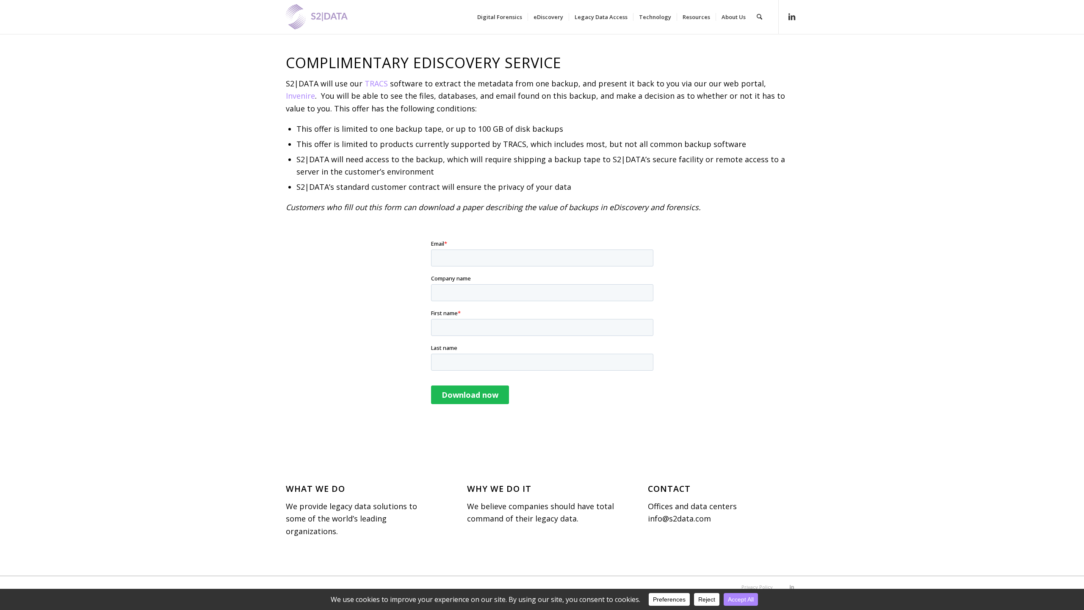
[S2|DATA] (331, 21)
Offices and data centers (692, 506)
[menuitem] (500, 17)
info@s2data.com (679, 518)
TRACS (376, 83)
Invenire (300, 96)
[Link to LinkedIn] (791, 16)
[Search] (759, 17)
